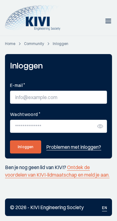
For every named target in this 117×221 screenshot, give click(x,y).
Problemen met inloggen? (73, 147)
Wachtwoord (25, 114)
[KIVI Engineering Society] (35, 17)
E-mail (17, 85)
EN (104, 207)
